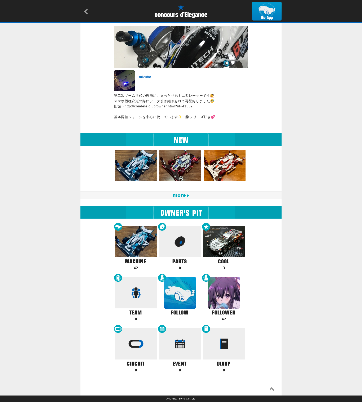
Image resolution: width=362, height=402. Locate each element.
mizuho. (145, 77)
